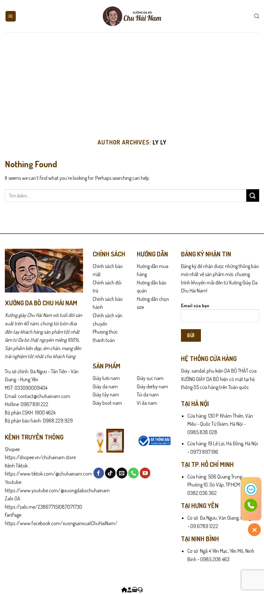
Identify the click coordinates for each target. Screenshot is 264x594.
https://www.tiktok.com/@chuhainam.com (48, 473)
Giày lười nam (106, 378)
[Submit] (252, 195)
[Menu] (10, 16)
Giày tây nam (106, 394)
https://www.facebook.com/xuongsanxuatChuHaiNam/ (61, 523)
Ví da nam (147, 403)
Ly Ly (159, 142)
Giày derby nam (152, 386)
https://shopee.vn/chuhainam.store (40, 457)
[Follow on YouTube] (145, 473)
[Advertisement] (132, 81)
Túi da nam (148, 394)
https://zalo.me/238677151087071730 (43, 507)
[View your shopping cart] (134, 590)
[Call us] (133, 473)
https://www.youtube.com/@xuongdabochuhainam (57, 490)
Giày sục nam (150, 378)
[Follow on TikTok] (110, 473)
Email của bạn (195, 305)
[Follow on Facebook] (98, 473)
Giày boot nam (107, 403)
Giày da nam (105, 386)
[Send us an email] (122, 473)
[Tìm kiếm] (256, 16)
